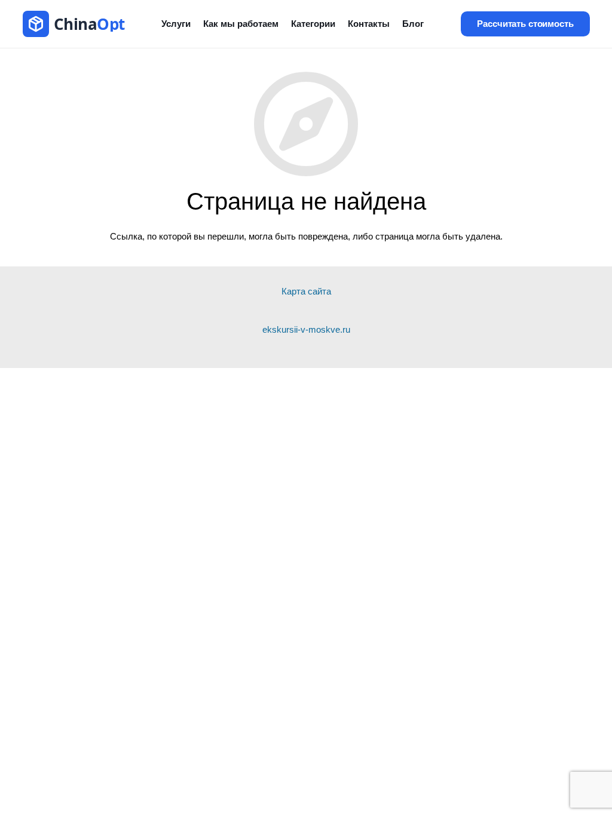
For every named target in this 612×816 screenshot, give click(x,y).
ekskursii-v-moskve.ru (306, 329)
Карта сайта (306, 291)
